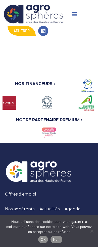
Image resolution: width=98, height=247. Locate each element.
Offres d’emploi (20, 194)
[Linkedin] (43, 31)
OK (43, 239)
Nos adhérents (19, 209)
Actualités (49, 209)
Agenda (72, 209)
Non (56, 239)
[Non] (91, 231)
